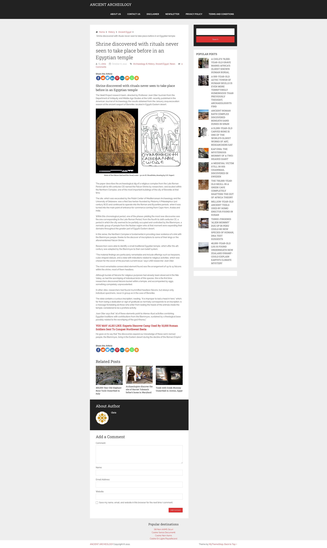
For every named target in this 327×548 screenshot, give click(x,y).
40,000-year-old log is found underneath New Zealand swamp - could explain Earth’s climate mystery (222, 253)
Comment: (101, 443)
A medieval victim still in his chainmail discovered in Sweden (222, 170)
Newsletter (172, 14)
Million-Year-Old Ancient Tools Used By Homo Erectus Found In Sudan (222, 208)
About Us (115, 14)
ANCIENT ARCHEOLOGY (110, 4)
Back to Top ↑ (230, 544)
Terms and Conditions (221, 14)
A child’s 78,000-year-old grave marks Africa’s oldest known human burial (221, 65)
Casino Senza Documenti (163, 532)
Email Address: (103, 479)
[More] (136, 78)
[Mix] (127, 78)
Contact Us (133, 14)
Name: (99, 467)
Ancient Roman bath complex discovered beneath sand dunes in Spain (221, 117)
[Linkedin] (112, 78)
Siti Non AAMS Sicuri (163, 529)
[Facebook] (98, 78)
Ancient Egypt (162, 64)
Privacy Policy (194, 14)
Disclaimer (153, 14)
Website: (100, 491)
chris (103, 64)
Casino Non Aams (163, 535)
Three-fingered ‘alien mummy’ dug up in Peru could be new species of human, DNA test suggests (222, 229)
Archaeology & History (144, 64)
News (172, 64)
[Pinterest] (117, 78)
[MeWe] (122, 78)
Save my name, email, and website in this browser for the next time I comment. (136, 502)
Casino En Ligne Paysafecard (163, 538)
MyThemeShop (216, 544)
